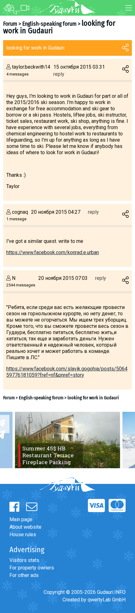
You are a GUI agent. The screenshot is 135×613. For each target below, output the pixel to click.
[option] (67, 440)
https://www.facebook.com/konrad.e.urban (52, 252)
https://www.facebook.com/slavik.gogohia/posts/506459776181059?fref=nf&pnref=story (66, 372)
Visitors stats (24, 560)
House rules (22, 534)
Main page (20, 519)
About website (25, 527)
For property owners (31, 568)
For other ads (24, 575)
